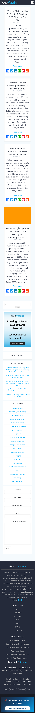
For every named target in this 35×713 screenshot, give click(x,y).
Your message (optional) (17, 521)
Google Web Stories (17, 452)
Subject (17, 513)
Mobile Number (17, 505)
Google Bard (17, 434)
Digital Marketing (17, 640)
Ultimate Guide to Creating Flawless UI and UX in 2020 (17, 85)
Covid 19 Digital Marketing (17, 412)
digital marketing (17, 415)
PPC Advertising (17, 463)
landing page (17, 456)
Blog (17, 623)
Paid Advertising (17, 651)
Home (17, 609)
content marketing (17, 408)
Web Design (17, 478)
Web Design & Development (17, 654)
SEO (17, 470)
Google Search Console (17, 445)
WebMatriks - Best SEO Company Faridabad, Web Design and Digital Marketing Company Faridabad (9, 2)
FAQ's (17, 627)
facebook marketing (17, 423)
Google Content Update (17, 437)
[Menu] (32, 2)
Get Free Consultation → (17, 708)
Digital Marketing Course (17, 419)
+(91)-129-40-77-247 (23, 681)
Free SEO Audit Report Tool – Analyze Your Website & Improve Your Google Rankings (17, 383)
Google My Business (17, 441)
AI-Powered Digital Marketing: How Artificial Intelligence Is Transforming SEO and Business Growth (17, 370)
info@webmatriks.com (22, 684)
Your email (17, 497)
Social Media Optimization (18, 647)
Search (18, 307)
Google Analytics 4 (17, 430)
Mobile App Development (17, 658)
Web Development (17, 481)
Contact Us (17, 630)
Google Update (17, 448)
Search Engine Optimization (17, 467)
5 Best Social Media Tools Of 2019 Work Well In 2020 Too (17, 151)
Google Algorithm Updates (17, 426)
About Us (17, 613)
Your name (17, 489)
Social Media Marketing (17, 474)
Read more (17, 66)
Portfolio (17, 616)
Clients (17, 620)
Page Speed (17, 459)
